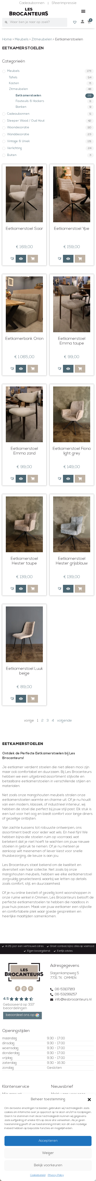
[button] (89, 1099)
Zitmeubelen (41, 39)
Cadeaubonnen (18, 113)
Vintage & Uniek (18, 141)
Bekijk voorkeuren (48, 1165)
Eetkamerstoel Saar (24, 229)
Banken (21, 107)
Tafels (13, 77)
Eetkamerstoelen (28, 95)
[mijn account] (82, 21)
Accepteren (48, 1141)
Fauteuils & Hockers (30, 101)
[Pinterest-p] (30, 988)
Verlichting (14, 148)
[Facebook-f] (17, 988)
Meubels (22, 39)
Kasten (14, 83)
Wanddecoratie (18, 134)
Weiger (48, 1153)
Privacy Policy (56, 1175)
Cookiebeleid (38, 1175)
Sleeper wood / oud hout (26, 120)
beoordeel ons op (20, 1015)
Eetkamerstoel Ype (71, 229)
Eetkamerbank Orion (24, 339)
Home (7, 39)
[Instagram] (24, 988)
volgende (64, 720)
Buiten (12, 155)
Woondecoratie (18, 127)
